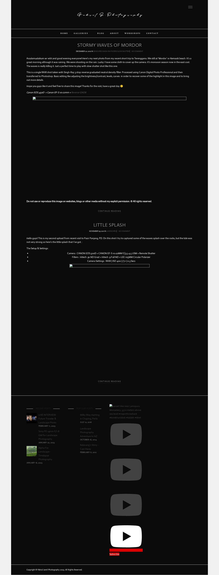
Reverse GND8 (78, 92)
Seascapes (97, 51)
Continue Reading (109, 211)
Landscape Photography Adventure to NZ (88, 432)
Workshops (133, 33)
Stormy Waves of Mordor (109, 45)
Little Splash (109, 225)
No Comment (137, 51)
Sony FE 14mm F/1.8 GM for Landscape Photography (48, 435)
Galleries (81, 33)
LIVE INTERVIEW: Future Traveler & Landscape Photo (47, 418)
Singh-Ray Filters (109, 51)
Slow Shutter (123, 51)
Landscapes (111, 231)
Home (64, 33)
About (114, 33)
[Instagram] (41, 6)
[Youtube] (37, 6)
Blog (100, 33)
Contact (152, 33)
